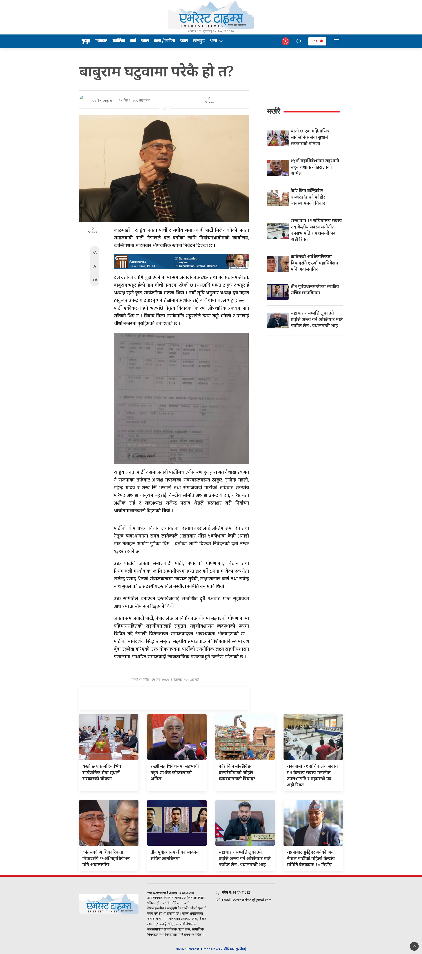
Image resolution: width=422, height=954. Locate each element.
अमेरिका (118, 41)
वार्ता (133, 41)
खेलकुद (199, 41)
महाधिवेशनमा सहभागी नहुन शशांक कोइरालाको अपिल (315, 167)
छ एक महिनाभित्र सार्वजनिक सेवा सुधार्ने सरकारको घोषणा (310, 137)
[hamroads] (181, 261)
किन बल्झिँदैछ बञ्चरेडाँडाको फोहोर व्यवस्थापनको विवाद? (309, 197)
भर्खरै (273, 111)
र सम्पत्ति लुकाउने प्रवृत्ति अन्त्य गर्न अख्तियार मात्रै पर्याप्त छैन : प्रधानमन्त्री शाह (317, 319)
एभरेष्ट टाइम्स (102, 100)
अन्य (213, 41)
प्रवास (145, 41)
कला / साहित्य (164, 41)
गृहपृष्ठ (86, 41)
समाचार (101, 41)
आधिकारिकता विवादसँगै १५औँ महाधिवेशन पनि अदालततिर (314, 262)
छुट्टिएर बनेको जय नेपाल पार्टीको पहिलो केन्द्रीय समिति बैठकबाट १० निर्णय (311, 858)
